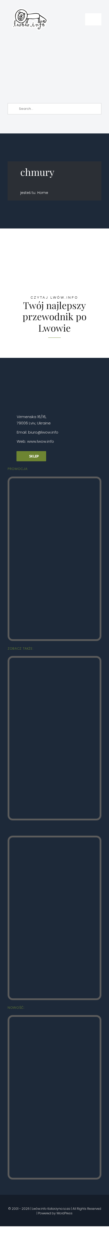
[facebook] (18, 1201)
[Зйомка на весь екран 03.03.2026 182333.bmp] (55, 42)
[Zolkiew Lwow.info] (54, 1019)
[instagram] (27, 1201)
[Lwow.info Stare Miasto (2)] (54, 480)
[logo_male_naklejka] (30, 6)
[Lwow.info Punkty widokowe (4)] (54, 660)
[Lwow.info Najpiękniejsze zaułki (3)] (54, 839)
